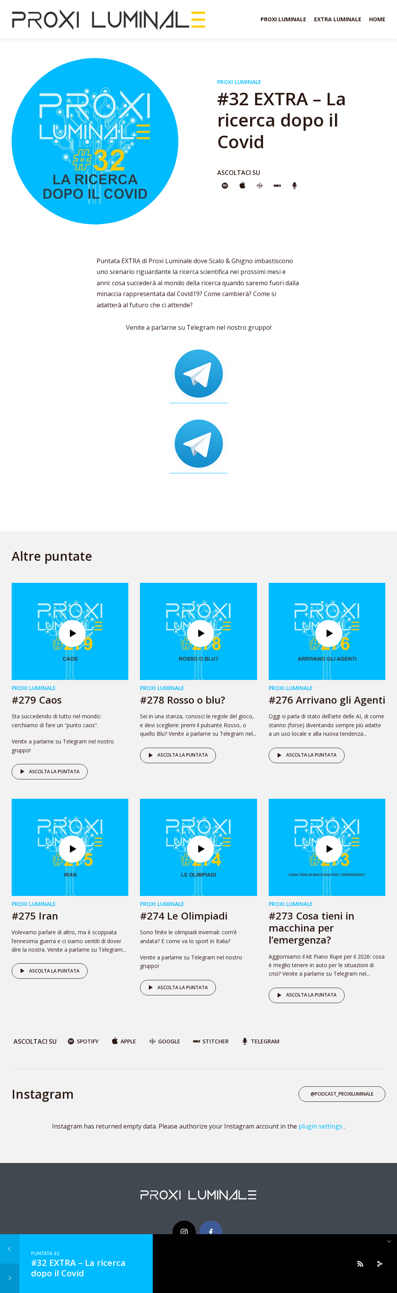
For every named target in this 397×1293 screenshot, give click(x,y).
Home (377, 19)
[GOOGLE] (260, 186)
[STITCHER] (277, 186)
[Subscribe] (360, 1263)
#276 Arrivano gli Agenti (327, 700)
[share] (379, 1263)
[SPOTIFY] (225, 186)
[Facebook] (211, 1232)
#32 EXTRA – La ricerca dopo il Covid (78, 1267)
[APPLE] (242, 186)
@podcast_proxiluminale (342, 1094)
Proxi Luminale (283, 19)
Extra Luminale (337, 19)
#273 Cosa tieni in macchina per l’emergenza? (311, 928)
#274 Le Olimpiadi (184, 916)
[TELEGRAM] (294, 186)
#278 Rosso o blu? (182, 700)
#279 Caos (37, 700)
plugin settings (321, 1126)
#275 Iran (35, 916)
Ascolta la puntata (54, 771)
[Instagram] (184, 1232)
